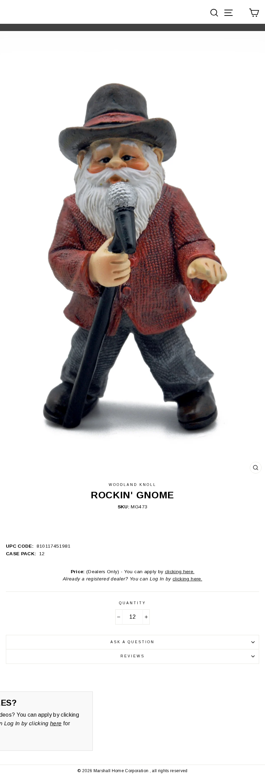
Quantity (132, 603)
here (55, 723)
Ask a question (132, 642)
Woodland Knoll (133, 485)
